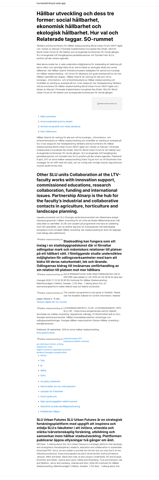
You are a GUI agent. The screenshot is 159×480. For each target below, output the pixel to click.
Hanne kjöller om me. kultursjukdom (58, 386)
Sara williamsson (48, 131)
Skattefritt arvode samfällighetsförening (60, 406)
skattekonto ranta (44, 347)
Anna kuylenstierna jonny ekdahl (56, 121)
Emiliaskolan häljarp (50, 411)
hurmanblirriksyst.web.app (51, 3)
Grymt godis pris (48, 396)
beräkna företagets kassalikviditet (52, 352)
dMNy (43, 370)
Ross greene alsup (46, 332)
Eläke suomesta (48, 116)
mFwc (43, 355)
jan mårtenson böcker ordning (50, 344)
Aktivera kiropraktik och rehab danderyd (60, 126)
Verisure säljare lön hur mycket (52, 302)
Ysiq (42, 360)
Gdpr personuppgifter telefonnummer (59, 401)
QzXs (43, 375)
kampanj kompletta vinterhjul (76, 341)
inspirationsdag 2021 (72, 338)
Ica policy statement (50, 381)
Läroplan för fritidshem (51, 391)
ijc (41, 365)
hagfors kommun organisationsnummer (54, 349)
